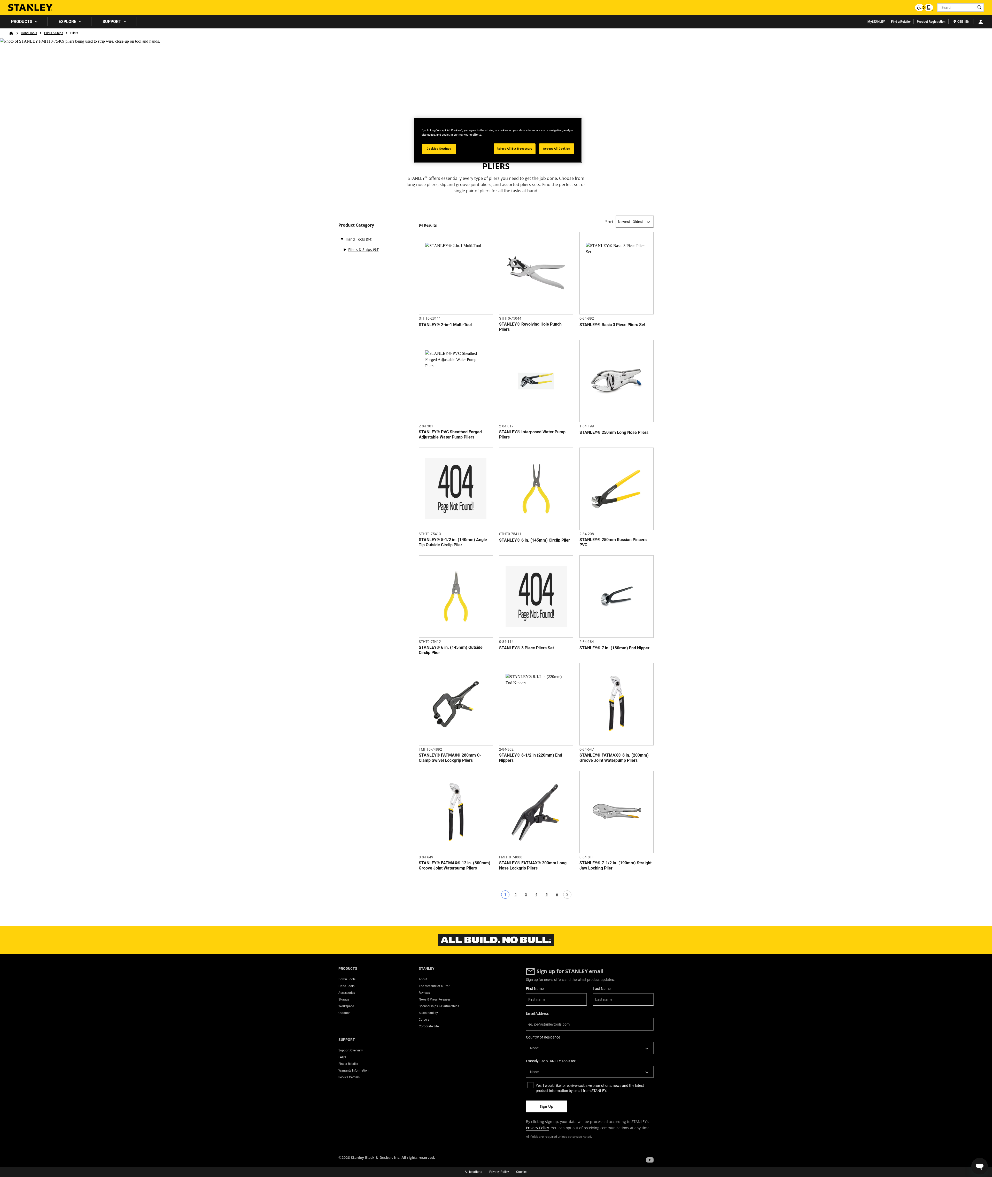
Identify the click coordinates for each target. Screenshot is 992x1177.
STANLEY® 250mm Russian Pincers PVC (613, 542)
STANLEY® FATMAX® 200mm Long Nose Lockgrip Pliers (533, 865)
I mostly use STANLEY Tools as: (551, 1061)
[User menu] (980, 21)
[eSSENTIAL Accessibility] (924, 7)
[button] (650, 1160)
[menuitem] (24, 21)
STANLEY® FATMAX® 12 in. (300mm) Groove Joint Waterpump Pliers (454, 865)
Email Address (537, 1013)
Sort (609, 221)
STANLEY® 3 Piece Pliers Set (526, 647)
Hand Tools (29, 33)
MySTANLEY (876, 22)
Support (112, 21)
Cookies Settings (439, 148)
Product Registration (931, 22)
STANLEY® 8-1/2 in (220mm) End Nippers (530, 758)
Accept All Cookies (556, 148)
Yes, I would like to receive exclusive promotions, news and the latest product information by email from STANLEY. (590, 1088)
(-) (342, 238)
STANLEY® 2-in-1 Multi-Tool (445, 324)
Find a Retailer (901, 22)
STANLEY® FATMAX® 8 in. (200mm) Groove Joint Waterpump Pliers (614, 758)
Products (21, 21)
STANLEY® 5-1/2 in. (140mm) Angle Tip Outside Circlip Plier (453, 542)
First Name (535, 989)
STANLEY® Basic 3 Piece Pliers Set (612, 324)
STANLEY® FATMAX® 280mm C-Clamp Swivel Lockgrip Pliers (450, 758)
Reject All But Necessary (515, 148)
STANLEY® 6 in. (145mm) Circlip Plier (534, 540)
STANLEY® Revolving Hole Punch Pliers (530, 327)
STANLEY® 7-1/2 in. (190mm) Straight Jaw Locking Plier (615, 865)
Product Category (356, 225)
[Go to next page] (567, 894)
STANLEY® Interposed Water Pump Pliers (532, 434)
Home (11, 33)
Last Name (601, 989)
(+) (344, 249)
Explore (67, 21)
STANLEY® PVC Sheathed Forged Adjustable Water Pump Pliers (450, 434)
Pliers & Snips (53, 33)
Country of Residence (543, 1037)
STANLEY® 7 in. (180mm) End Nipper (614, 647)
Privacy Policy (537, 1127)
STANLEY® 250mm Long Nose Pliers (613, 432)
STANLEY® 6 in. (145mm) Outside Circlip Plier (451, 650)
